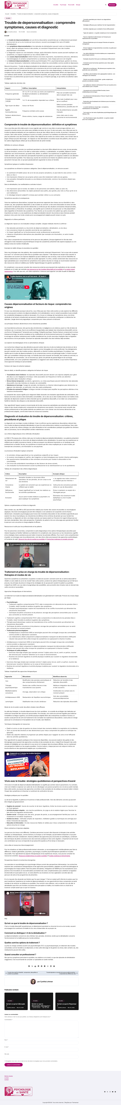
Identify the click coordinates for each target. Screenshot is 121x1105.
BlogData (67, 1102)
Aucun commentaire (32, 31)
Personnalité (71, 4)
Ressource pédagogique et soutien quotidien (33, 856)
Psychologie (63, 4)
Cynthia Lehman (46, 982)
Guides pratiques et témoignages (59, 856)
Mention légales (8, 1076)
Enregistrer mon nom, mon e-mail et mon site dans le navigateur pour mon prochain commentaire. (32, 1061)
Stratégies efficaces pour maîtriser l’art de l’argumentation (99, 25)
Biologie (78, 4)
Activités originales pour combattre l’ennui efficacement (98, 29)
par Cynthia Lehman (12, 31)
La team (6, 1078)
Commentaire (8, 1019)
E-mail (6, 1047)
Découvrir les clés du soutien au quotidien (31, 539)
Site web (6, 1054)
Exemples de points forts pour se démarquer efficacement (99, 59)
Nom (6, 1040)
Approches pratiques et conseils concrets (60, 539)
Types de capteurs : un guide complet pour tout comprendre (99, 33)
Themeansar (75, 1102)
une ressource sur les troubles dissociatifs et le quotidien (45, 269)
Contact (6, 1079)
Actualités (55, 4)
